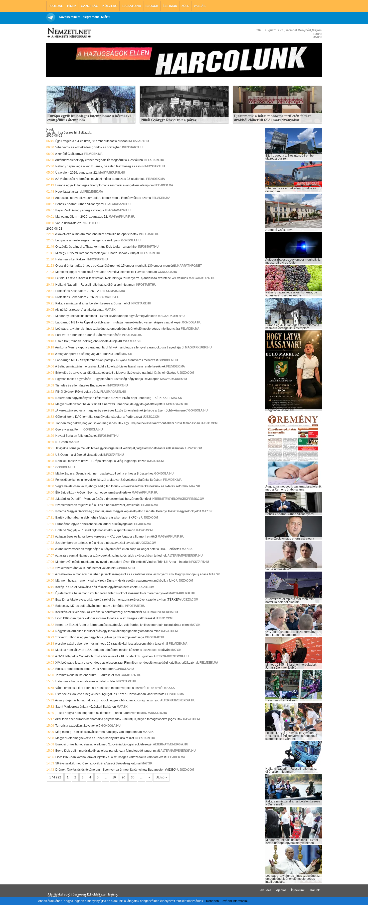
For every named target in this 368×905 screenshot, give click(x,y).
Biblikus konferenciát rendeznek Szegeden (84, 669)
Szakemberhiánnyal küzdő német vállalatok (85, 568)
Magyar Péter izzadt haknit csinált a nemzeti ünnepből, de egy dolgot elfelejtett (108, 404)
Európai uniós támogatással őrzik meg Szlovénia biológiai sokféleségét (103, 744)
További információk (234, 901)
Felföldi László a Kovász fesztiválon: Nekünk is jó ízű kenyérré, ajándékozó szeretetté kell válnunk (121, 278)
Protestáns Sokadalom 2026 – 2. (77, 291)
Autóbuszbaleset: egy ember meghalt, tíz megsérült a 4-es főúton (99, 160)
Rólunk (315, 890)
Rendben (212, 901)
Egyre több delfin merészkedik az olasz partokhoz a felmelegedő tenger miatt (107, 750)
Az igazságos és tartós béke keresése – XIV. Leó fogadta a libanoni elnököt (106, 536)
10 (114, 777)
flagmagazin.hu (117, 204)
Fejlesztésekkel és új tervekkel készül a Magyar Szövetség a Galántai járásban (108, 480)
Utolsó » (161, 777)
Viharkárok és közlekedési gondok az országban (88, 147)
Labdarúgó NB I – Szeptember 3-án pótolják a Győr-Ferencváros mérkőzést (106, 360)
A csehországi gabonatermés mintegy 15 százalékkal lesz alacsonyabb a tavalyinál (111, 643)
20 (123, 777)
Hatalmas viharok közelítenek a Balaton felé (85, 681)
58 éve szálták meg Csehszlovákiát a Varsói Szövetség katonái (98, 763)
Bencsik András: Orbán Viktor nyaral (79, 204)
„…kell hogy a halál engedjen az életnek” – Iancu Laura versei (97, 713)
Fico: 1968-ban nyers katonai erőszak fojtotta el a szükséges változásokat (105, 618)
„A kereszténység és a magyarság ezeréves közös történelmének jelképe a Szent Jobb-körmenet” (121, 410)
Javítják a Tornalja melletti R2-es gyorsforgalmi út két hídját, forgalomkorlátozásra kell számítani (120, 448)
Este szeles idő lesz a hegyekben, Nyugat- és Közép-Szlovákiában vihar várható (109, 694)
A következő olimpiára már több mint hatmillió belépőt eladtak (96, 234)
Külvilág (109, 6)
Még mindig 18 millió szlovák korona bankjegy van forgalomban (98, 732)
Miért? (105, 17)
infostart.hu (138, 141)
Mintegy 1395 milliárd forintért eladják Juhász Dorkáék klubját (97, 253)
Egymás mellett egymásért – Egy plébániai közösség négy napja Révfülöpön (107, 379)
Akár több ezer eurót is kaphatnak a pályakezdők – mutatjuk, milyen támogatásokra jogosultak (118, 719)
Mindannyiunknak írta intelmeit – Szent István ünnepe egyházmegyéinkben (106, 316)
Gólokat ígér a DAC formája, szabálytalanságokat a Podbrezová (98, 416)
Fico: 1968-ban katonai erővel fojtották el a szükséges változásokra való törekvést (110, 757)
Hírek (72, 6)
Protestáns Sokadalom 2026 (74, 297)
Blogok (151, 6)
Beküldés (265, 890)
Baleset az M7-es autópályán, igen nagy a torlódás (89, 606)
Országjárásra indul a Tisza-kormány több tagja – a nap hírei (96, 246)
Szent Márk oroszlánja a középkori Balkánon (85, 706)
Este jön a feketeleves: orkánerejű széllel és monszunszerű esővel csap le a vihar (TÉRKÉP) (118, 599)
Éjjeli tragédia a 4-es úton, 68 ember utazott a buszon (91, 141)
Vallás (200, 6)
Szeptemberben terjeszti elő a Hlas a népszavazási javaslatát (97, 505)
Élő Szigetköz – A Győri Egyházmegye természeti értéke (93, 492)
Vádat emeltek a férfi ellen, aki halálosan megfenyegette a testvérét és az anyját (109, 688)
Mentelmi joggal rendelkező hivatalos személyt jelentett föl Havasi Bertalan (106, 272)
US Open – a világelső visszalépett (79, 455)
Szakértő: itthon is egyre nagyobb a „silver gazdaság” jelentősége (99, 637)
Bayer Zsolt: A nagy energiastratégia (79, 210)
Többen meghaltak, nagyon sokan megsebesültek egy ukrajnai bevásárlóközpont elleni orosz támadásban (127, 423)
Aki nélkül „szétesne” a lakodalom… (79, 309)
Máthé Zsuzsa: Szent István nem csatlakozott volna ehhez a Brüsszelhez (104, 473)
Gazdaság (89, 6)
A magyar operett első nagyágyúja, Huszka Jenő (88, 354)
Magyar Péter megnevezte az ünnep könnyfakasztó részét (94, 738)
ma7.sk (110, 309)
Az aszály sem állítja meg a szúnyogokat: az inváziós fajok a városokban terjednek (111, 555)
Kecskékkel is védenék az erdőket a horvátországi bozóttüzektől (98, 612)
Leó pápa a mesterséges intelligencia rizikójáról (87, 240)
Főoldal (56, 6)
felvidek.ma (93, 154)
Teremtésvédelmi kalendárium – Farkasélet (84, 675)
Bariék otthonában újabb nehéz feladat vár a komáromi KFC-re (97, 517)
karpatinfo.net (189, 265)
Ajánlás (281, 890)
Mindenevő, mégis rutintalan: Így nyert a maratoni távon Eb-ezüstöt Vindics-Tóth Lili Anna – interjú (121, 562)
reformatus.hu (112, 291)
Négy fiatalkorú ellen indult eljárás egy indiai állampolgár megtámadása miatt (107, 631)
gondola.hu (130, 240)
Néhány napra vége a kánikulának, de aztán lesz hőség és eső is (99, 166)
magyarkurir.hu (111, 172)
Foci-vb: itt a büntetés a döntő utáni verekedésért (88, 335)
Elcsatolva (131, 6)
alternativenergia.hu (185, 555)
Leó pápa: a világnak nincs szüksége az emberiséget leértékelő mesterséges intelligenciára (117, 328)
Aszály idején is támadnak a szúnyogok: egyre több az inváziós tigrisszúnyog (107, 700)
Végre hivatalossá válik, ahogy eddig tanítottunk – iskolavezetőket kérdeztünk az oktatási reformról (122, 486)
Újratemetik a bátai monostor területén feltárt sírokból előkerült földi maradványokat (272, 118)
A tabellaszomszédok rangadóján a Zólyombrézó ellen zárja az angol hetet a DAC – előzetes (118, 549)
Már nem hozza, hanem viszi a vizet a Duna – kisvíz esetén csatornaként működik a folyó (115, 580)
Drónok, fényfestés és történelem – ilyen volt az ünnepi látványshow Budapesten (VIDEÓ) (115, 769)
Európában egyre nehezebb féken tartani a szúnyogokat (93, 524)
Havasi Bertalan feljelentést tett (76, 435)
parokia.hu (90, 223)
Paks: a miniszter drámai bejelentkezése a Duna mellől (92, 303)
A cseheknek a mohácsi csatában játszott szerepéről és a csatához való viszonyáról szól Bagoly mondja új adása (131, 574)
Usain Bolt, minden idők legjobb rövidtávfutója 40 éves (92, 341)
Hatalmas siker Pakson (71, 259)
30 (132, 777)
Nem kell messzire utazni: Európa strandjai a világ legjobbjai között (100, 461)
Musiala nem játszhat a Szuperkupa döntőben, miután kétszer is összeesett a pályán (112, 650)
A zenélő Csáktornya (69, 154)
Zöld (185, 6)
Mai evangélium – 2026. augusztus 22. (81, 216)
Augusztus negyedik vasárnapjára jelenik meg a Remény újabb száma (103, 198)
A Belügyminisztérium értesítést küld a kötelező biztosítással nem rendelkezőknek (110, 366)
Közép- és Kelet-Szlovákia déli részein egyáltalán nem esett (96, 587)
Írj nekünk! (298, 890)
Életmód (170, 6)
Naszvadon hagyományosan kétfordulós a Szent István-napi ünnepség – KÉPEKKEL (112, 398)
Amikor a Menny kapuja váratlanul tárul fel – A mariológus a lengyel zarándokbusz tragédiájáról (119, 347)
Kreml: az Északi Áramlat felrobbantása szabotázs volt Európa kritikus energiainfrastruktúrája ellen (122, 625)
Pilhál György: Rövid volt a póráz (168, 120)
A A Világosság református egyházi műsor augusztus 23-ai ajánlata (100, 179)
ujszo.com (185, 372)
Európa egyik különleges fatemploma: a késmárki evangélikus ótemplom (89, 118)
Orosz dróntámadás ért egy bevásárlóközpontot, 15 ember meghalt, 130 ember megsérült (115, 265)
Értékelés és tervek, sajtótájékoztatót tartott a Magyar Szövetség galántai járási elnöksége (115, 372)
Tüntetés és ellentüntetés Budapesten (81, 385)
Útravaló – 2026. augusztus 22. (76, 172)
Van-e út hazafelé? (68, 223)
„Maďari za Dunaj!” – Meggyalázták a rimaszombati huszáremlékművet (103, 499)
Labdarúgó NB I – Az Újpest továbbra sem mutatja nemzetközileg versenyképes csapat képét (118, 322)
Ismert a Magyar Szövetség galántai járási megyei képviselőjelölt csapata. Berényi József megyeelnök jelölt (128, 511)
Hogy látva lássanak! (69, 191)
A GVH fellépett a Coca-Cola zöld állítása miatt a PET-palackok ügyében (104, 656)
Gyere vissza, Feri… (69, 429)
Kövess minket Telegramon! (79, 17)
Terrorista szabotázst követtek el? (77, 725)
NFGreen (61, 442)
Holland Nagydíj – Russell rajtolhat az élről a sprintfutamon (95, 284)
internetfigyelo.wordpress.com (178, 499)
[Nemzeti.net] (68, 33)
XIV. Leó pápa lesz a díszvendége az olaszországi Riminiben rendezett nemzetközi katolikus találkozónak (127, 662)
